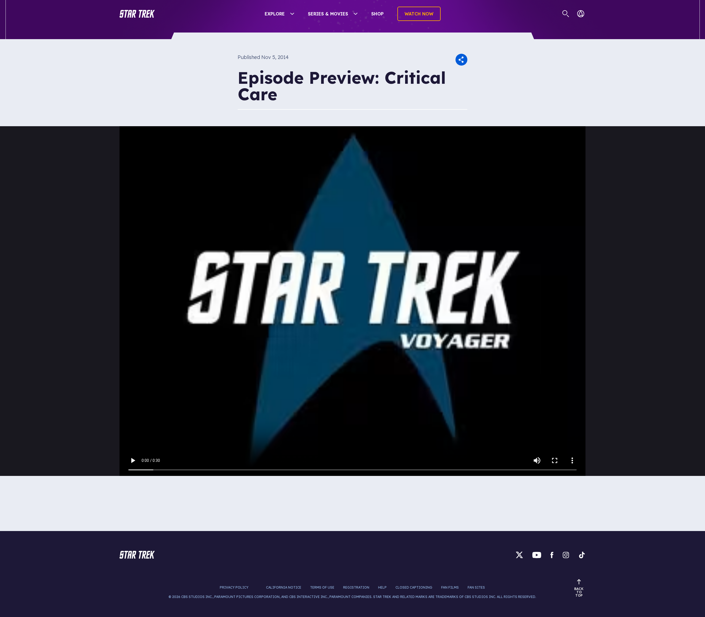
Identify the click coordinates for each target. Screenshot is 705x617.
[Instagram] (566, 554)
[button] (137, 14)
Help (382, 587)
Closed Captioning (413, 587)
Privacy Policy (234, 587)
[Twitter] (519, 554)
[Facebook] (552, 554)
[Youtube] (536, 554)
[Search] (565, 13)
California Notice (283, 587)
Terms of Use (322, 587)
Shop (377, 14)
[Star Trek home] (137, 555)
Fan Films (450, 587)
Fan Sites (476, 587)
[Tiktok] (581, 554)
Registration (356, 587)
